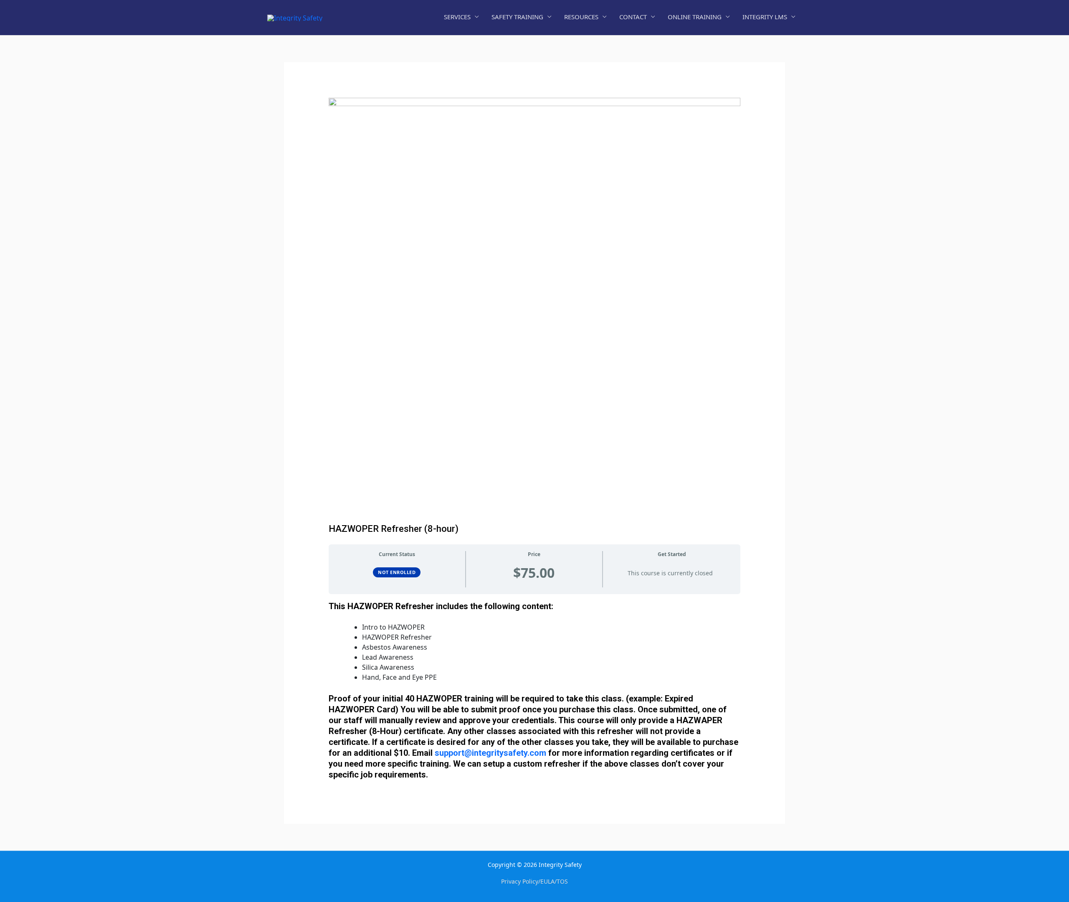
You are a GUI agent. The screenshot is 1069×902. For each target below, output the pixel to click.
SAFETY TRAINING (517, 17)
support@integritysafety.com (490, 753)
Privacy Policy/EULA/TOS (534, 881)
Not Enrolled (396, 572)
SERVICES (457, 17)
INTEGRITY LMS (764, 17)
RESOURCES (581, 17)
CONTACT (633, 17)
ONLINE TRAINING (695, 17)
